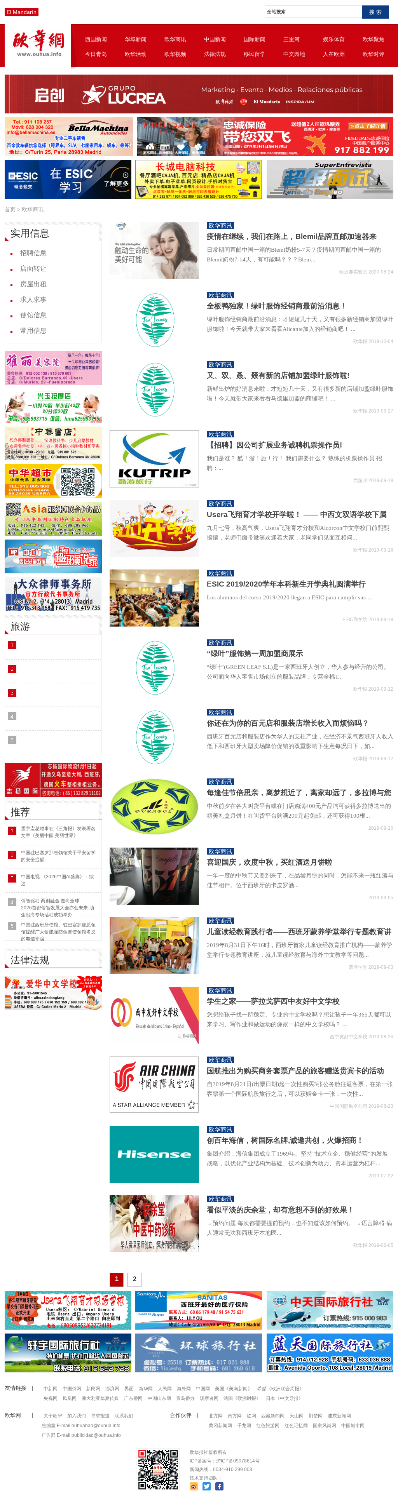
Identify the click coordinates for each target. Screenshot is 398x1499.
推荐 (20, 812)
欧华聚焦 (373, 39)
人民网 (165, 1388)
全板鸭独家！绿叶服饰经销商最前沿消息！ (277, 306)
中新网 (51, 1388)
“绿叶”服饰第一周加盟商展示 (255, 653)
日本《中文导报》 (284, 1398)
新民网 (93, 1388)
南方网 (235, 1416)
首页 (10, 209)
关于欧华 (53, 1416)
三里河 (291, 39)
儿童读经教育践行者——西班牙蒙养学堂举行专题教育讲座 (299, 936)
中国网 (203, 1388)
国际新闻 (254, 39)
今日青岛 (96, 54)
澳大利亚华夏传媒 (100, 1398)
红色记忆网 (296, 1425)
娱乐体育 (334, 39)
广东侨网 (133, 1398)
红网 (251, 1416)
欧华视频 (175, 54)
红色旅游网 (267, 1425)
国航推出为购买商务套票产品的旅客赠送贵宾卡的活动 (295, 1071)
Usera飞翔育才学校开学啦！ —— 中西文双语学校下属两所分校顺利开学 (297, 519)
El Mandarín (22, 12)
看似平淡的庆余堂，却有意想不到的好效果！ (280, 1210)
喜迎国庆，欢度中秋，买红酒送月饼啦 (269, 862)
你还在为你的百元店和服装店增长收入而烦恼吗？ (288, 723)
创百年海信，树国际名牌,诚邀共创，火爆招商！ (285, 1140)
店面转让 (33, 268)
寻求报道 (100, 1416)
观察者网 (209, 1398)
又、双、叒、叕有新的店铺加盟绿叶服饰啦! (278, 375)
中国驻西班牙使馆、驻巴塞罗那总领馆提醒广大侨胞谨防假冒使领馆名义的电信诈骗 (58, 932)
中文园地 (294, 54)
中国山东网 (159, 1398)
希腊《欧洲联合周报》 (280, 1388)
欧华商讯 (175, 39)
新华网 (146, 1388)
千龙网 (244, 1425)
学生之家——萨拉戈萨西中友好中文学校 (273, 1001)
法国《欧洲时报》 (242, 1398)
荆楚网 (316, 1416)
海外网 (184, 1388)
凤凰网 (70, 1398)
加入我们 (76, 1416)
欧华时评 (373, 54)
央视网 (51, 1398)
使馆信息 (33, 315)
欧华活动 (136, 54)
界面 (129, 1388)
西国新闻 (96, 39)
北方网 (216, 1416)
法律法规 (215, 54)
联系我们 (124, 1416)
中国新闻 (215, 39)
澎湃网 (112, 1388)
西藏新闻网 (273, 1416)
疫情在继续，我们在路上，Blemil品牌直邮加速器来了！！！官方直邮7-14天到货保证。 (292, 241)
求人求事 (33, 299)
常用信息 (33, 330)
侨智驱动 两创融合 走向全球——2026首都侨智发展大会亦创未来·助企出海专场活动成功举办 (57, 908)
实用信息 (29, 233)
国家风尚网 (324, 1425)
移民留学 (254, 54)
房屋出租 (33, 284)
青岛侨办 (185, 1398)
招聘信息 (33, 253)
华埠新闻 (136, 39)
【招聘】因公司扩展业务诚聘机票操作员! (274, 445)
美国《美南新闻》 (233, 1388)
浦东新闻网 (339, 1416)
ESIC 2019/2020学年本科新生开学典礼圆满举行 (286, 584)
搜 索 (375, 12)
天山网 (297, 1416)
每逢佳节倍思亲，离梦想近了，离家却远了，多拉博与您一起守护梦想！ (299, 797)
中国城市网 (353, 1425)
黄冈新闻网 (220, 1425)
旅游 (20, 626)
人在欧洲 (334, 54)
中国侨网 (72, 1388)
